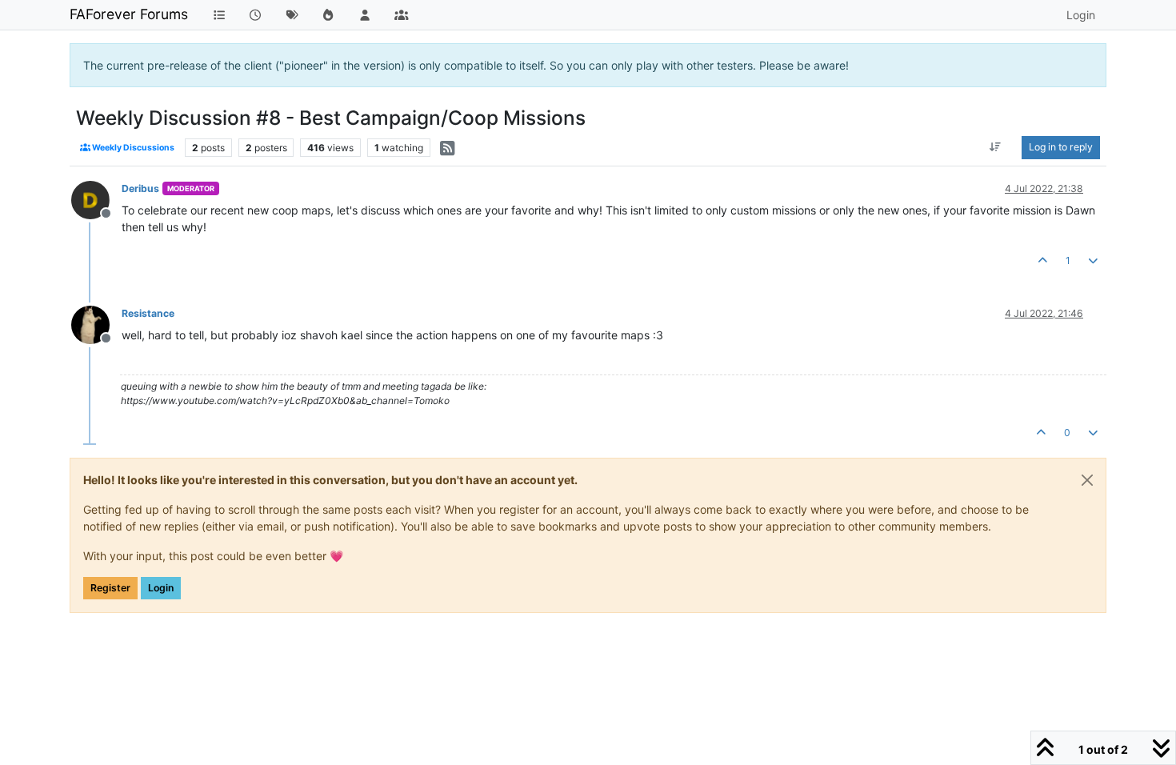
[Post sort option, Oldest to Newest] (995, 147)
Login (161, 588)
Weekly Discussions (132, 147)
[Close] (1087, 480)
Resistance (148, 313)
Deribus (140, 188)
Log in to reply (1061, 147)
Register (110, 588)
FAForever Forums (129, 14)
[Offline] (96, 199)
